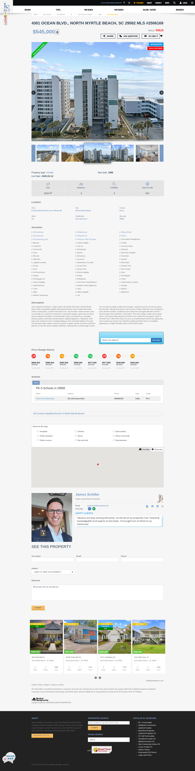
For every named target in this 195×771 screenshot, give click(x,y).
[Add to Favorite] (162, 36)
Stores (80, 436)
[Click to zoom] (119, 528)
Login (184, 3)
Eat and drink (83, 440)
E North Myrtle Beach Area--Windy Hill (46, 211)
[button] (97, 465)
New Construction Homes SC (149, 744)
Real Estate (47, 14)
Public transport (46, 436)
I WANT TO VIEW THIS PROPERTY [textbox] (47, 572)
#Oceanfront (38, 236)
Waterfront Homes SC (146, 741)
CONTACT (158, 3)
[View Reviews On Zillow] (147, 506)
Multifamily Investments (147, 725)
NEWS (167, 3)
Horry (122, 211)
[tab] (36, 383)
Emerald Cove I (81, 219)
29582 (99, 14)
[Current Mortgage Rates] (129, 3)
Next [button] (161, 92)
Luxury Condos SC (145, 747)
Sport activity (120, 431)
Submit (94, 728)
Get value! (156, 340)
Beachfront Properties (146, 731)
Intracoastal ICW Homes (147, 752)
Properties (61, 14)
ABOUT (149, 3)
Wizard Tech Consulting (46, 764)
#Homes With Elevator (86, 239)
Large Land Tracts (145, 755)
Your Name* (36, 556)
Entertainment (121, 440)
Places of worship (122, 436)
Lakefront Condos (144, 728)
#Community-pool (40, 239)
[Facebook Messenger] (89, 509)
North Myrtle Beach (85, 14)
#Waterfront (82, 236)
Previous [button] (33, 92)
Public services (46, 440)
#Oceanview (38, 232)
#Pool (123, 236)
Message (35, 581)
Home (35, 14)
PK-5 (36, 383)
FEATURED (139, 3)
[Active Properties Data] (124, 3)
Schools (81, 431)
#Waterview (82, 232)
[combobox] (52, 572)
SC (71, 14)
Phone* (124, 556)
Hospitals (43, 431)
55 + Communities (145, 722)
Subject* (34, 568)
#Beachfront (126, 232)
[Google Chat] (94, 509)
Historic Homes (144, 750)
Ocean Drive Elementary (45, 399)
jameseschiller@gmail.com (98, 506)
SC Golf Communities (146, 736)
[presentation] (95, 678)
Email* (78, 556)
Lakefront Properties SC (147, 733)
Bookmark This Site (42, 735)
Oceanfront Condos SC (147, 739)
